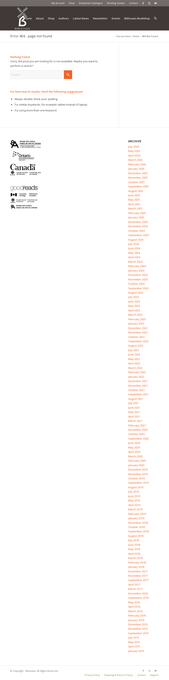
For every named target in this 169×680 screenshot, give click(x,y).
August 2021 (135, 399)
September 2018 (138, 531)
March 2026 (135, 160)
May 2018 (134, 549)
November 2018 (138, 523)
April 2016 (134, 606)
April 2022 (134, 363)
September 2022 (138, 341)
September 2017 (138, 580)
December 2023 (138, 275)
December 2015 (138, 624)
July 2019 (133, 491)
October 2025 (136, 182)
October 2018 (136, 527)
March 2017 (135, 589)
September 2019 (138, 483)
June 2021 (134, 407)
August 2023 (135, 292)
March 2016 (135, 611)
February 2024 (137, 266)
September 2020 (138, 438)
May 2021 (134, 412)
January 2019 (136, 518)
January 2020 (136, 465)
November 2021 (138, 385)
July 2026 (133, 146)
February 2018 (137, 562)
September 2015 (138, 633)
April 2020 (134, 452)
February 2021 (137, 425)
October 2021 (136, 390)
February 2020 (137, 460)
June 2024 (134, 248)
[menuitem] (58, 3)
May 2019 (134, 500)
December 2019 (138, 469)
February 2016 (137, 615)
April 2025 (134, 204)
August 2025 (135, 191)
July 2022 (133, 350)
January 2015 (136, 651)
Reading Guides (116, 3)
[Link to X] (149, 3)
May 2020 (134, 447)
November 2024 (138, 226)
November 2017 (138, 576)
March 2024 (135, 262)
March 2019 (135, 509)
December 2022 (138, 328)
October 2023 (136, 284)
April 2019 (134, 505)
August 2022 (135, 345)
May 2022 (134, 359)
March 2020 (135, 456)
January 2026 (136, 169)
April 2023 (134, 310)
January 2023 (136, 323)
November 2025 (138, 177)
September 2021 (138, 394)
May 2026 (134, 151)
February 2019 (137, 514)
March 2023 (135, 314)
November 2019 (138, 474)
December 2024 (138, 222)
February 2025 (137, 213)
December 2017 (138, 571)
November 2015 (138, 629)
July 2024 (133, 244)
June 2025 (134, 195)
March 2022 (135, 368)
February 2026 (137, 164)
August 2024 (135, 239)
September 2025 (138, 186)
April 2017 (134, 584)
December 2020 (138, 430)
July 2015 (133, 637)
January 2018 (136, 567)
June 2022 (134, 354)
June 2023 (134, 301)
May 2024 (134, 253)
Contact (133, 3)
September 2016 (138, 598)
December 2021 (138, 381)
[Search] (155, 18)
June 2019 (134, 496)
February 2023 (137, 319)
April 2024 (134, 257)
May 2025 (134, 199)
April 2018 (134, 553)
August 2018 (135, 536)
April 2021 (134, 416)
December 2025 (138, 173)
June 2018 (134, 545)
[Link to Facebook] (143, 3)
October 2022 (136, 337)
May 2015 (134, 642)
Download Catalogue (91, 3)
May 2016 (134, 602)
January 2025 (136, 217)
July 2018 (133, 540)
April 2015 (134, 646)
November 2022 (138, 332)
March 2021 (135, 421)
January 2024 (136, 270)
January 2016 (136, 620)
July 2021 (133, 403)
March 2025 (135, 208)
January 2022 (136, 377)
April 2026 (134, 155)
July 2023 (133, 297)
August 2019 (135, 487)
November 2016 (138, 593)
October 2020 (136, 434)
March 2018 (135, 558)
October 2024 (136, 231)
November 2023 (138, 279)
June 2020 (134, 443)
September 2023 (138, 288)
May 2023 (134, 306)
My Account (58, 3)
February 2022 (137, 372)
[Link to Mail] (156, 3)
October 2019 (136, 478)
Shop (72, 3)
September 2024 (138, 235)
